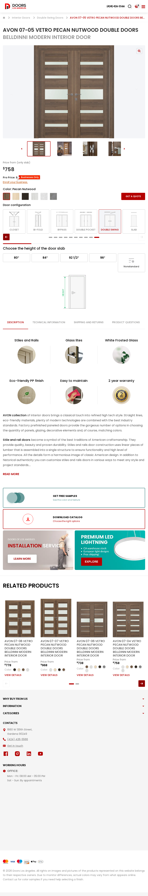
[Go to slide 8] (86, 237)
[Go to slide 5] (71, 237)
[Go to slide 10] (96, 237)
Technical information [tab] (48, 322)
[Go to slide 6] (76, 237)
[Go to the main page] (15, 6)
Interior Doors (21, 17)
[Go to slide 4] (115, 148)
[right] (141, 237)
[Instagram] (18, 754)
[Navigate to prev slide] (8, 92)
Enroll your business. (15, 182)
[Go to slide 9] (91, 237)
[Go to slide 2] (64, 148)
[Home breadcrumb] (4, 18)
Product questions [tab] (126, 322)
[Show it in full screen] (74, 91)
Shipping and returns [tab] (88, 322)
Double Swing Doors (50, 17)
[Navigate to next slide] (140, 92)
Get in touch (15, 746)
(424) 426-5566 (116, 6)
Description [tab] (15, 322)
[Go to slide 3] (90, 148)
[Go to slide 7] (81, 237)
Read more (11, 474)
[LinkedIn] (29, 754)
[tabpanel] (74, 407)
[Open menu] (143, 6)
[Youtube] (41, 754)
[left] (6, 237)
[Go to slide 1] (39, 148)
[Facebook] (6, 754)
